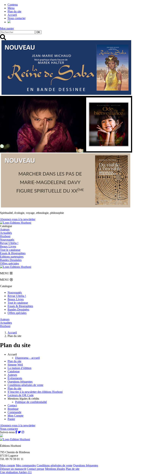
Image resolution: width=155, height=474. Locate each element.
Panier (11, 419)
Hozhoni (5, 236)
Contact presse (35, 468)
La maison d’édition (19, 368)
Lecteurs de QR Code (21, 395)
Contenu (13, 4)
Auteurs (4, 229)
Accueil (12, 14)
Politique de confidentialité (31, 402)
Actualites (6, 322)
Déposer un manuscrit (13, 468)
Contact (12, 405)
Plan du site (14, 11)
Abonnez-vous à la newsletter (17, 219)
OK (38, 32)
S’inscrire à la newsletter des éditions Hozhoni (35, 391)
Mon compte (7, 465)
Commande (14, 412)
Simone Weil (15, 364)
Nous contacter (17, 18)
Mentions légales (55, 468)
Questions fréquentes (20, 381)
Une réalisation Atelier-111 (16, 472)
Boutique (13, 408)
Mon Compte (15, 415)
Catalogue (14, 371)
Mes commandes (26, 465)
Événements (15, 378)
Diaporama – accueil (27, 357)
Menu (11, 8)
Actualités (6, 232)
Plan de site (72, 468)
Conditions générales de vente (25, 385)
